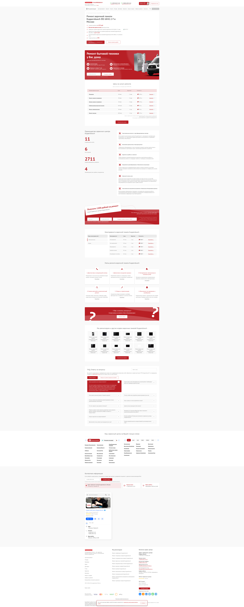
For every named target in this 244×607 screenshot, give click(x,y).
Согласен (143, 603)
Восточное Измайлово (129, 446)
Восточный (150, 444)
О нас (111, 8)
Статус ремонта (155, 8)
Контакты (146, 8)
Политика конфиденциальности (122, 598)
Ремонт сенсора (92, 113)
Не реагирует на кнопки (115, 254)
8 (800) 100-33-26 (143, 562)
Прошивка (91, 94)
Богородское (127, 444)
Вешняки (138, 444)
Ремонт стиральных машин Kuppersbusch (121, 555)
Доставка (120, 8)
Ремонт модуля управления (95, 98)
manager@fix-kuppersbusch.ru (145, 569)
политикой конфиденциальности (103, 221)
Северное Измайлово (141, 453)
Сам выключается (113, 243)
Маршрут (90, 518)
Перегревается (113, 246)
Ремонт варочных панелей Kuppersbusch (121, 561)
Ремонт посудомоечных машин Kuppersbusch (122, 558)
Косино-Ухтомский (140, 448)
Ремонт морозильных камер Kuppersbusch (121, 571)
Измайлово (126, 448)
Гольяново (138, 446)
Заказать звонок (122, 316)
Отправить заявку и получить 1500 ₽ (124, 219)
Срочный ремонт (101, 8)
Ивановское (151, 446)
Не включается (113, 239)
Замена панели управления (95, 102)
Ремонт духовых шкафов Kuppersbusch (121, 566)
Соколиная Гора (151, 453)
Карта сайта (87, 587)
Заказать (151, 94)
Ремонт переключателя (94, 109)
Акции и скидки (131, 8)
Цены (107, 8)
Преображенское (128, 453)
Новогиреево (127, 450)
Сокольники (126, 455)
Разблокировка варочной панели (96, 105)
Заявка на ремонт (139, 8)
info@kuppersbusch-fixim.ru (145, 565)
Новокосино (139, 450)
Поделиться (140, 594)
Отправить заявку (108, 74)
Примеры (87, 562)
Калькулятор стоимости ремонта (92, 580)
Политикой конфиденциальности (114, 481)
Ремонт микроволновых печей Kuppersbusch (122, 563)
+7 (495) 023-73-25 (115, 3)
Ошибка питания (113, 250)
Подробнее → (151, 239)
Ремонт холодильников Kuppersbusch (120, 574)
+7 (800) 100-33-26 (126, 3)
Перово (149, 450)
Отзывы (115, 8)
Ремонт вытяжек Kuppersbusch (119, 568)
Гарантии (125, 8)
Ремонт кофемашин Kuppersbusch (120, 553)
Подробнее (97, 279)
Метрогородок (151, 448)
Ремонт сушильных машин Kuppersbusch (121, 580)
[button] (86, 440)
